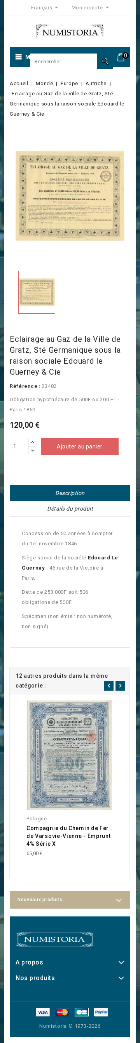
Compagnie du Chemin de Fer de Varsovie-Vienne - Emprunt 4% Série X (68, 836)
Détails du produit (70, 508)
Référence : (25, 386)
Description (70, 493)
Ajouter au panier (80, 446)
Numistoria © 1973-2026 (70, 1026)
